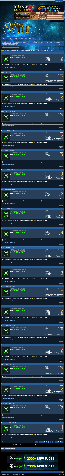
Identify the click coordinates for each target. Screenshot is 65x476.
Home (57, 471)
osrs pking (44, 42)
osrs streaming (52, 42)
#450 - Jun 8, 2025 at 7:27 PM (8, 228)
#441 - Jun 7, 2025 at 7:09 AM (8, 52)
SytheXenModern (5, 471)
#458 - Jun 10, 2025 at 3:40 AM (8, 383)
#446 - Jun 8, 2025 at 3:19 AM (8, 150)
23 (48, 47)
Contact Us (50, 471)
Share (61, 69)
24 (50, 47)
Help (54, 471)
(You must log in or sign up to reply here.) (10, 441)
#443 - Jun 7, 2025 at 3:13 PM (8, 91)
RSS (62, 472)
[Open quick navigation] (63, 38)
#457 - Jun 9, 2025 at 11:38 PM (8, 364)
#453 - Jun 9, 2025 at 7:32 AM (8, 286)
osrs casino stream (28, 42)
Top (60, 471)
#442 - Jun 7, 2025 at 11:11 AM (8, 72)
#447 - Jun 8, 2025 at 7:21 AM (8, 169)
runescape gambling (7, 44)
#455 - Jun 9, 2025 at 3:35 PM (8, 325)
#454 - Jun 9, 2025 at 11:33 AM (8, 305)
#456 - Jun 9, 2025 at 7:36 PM (8, 344)
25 (52, 47)
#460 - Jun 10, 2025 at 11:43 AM (9, 422)
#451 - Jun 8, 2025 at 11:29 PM (8, 247)
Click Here (61, 59)
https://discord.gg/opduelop (8, 67)
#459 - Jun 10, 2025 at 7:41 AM (8, 403)
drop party (7, 42)
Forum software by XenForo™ (12, 474)
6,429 (62, 56)
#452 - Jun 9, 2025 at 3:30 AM (8, 267)
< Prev (36, 47)
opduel (20, 42)
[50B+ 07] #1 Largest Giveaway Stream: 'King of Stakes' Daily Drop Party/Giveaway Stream (32, 444)
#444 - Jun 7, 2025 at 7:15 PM (8, 111)
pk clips (58, 42)
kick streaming (15, 42)
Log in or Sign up (59, 1)
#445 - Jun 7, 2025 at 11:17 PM (8, 130)
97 (58, 47)
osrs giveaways (37, 42)
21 (44, 47)
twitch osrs (15, 44)
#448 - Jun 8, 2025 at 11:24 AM (8, 189)
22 (46, 47)
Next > (61, 47)
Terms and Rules (61, 474)
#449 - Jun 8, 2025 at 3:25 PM (8, 208)
